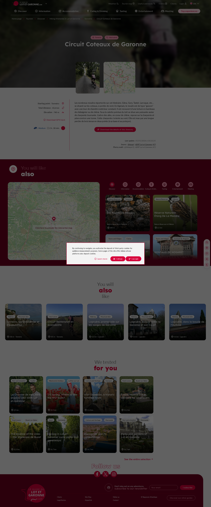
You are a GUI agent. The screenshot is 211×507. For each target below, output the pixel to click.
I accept (135, 258)
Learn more (102, 258)
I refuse (119, 258)
